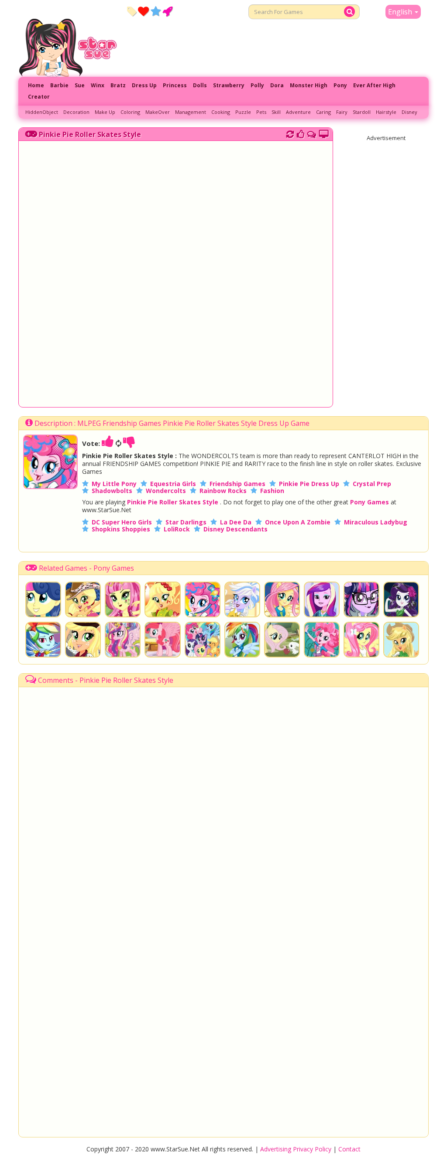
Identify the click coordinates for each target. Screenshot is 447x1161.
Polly (257, 85)
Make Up (105, 112)
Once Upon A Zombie (297, 522)
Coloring (130, 112)
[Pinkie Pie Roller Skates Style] (50, 486)
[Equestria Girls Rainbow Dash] (242, 640)
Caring (323, 112)
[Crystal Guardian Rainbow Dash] (43, 640)
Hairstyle (386, 112)
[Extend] (323, 133)
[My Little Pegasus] (162, 640)
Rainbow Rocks (223, 490)
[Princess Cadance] (123, 640)
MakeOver (157, 112)
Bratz (118, 85)
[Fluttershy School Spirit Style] (282, 599)
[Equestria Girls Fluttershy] (361, 640)
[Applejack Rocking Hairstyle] (83, 599)
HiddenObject (41, 112)
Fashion (272, 490)
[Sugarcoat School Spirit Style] (242, 599)
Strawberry (228, 85)
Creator (39, 96)
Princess (175, 85)
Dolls (200, 85)
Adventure (298, 112)
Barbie (59, 85)
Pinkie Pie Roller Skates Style (90, 134)
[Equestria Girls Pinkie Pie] (322, 640)
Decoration (76, 112)
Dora (277, 85)
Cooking (220, 112)
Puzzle (243, 112)
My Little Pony (114, 483)
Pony (340, 85)
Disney (409, 112)
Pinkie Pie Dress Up (309, 483)
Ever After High (374, 85)
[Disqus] (311, 133)
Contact (349, 1149)
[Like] (108, 443)
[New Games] (131, 10)
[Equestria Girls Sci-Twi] (361, 599)
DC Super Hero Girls (122, 522)
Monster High (308, 85)
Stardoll (362, 112)
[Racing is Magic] (203, 640)
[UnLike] (129, 443)
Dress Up (144, 85)
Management (190, 112)
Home (36, 85)
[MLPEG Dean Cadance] (322, 599)
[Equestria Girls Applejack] (401, 640)
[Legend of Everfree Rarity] (401, 599)
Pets (261, 112)
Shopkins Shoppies (121, 529)
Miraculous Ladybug (375, 522)
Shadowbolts (112, 490)
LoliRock (177, 529)
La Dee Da (235, 522)
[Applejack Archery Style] (162, 599)
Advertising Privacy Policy (295, 1149)
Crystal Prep (372, 483)
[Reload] (290, 133)
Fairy (341, 112)
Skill (276, 112)
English (401, 12)
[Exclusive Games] (156, 10)
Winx (97, 85)
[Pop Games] (143, 10)
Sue (80, 85)
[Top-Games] (167, 10)
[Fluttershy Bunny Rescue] (282, 640)
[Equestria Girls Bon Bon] (43, 599)
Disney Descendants (235, 529)
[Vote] (300, 133)
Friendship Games (237, 483)
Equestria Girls (173, 483)
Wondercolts (166, 490)
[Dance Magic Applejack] (83, 640)
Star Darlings (185, 522)
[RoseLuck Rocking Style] (123, 599)
